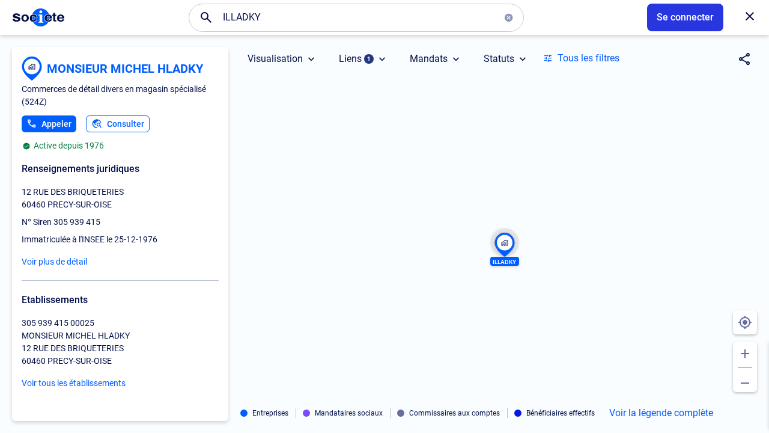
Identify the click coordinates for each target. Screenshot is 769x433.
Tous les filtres (588, 58)
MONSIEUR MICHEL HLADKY (125, 68)
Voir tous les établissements (74, 383)
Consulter (125, 124)
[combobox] (356, 17)
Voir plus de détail (54, 261)
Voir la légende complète (661, 413)
